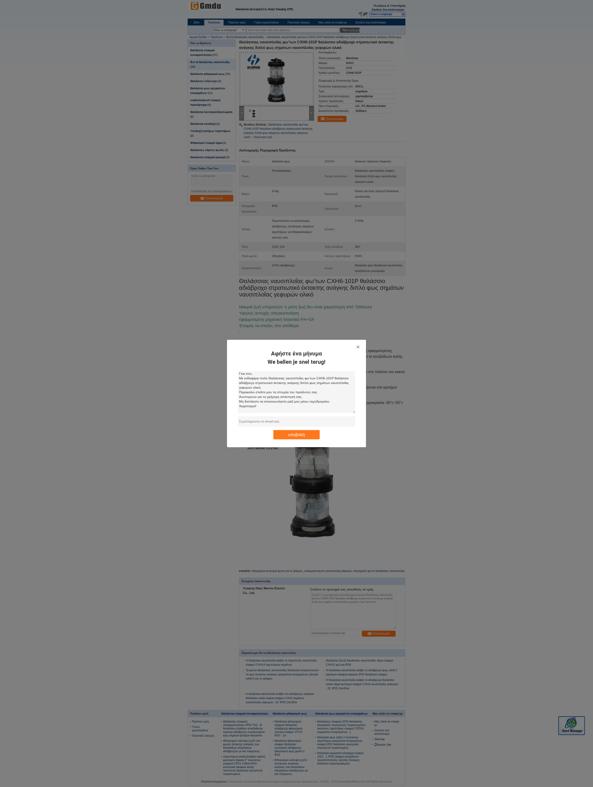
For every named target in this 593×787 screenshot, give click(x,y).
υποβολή (296, 434)
